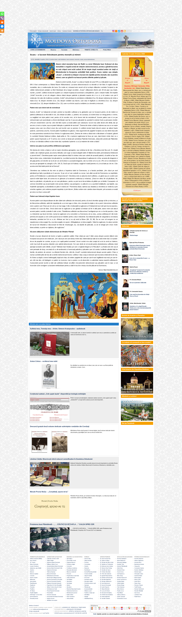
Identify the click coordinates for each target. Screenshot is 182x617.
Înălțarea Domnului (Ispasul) (54, 583)
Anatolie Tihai (120, 564)
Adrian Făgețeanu (138, 560)
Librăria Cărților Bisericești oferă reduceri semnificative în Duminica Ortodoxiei (61, 459)
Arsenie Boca (137, 562)
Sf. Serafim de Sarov (105, 570)
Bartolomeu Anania (139, 564)
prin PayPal (46, 613)
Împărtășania (33, 583)
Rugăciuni (32, 585)
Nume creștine (33, 577)
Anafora (32, 570)
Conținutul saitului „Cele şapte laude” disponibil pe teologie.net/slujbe (58, 394)
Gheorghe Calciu (138, 573)
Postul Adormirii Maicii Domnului (55, 596)
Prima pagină (33, 31)
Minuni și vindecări (71, 571)
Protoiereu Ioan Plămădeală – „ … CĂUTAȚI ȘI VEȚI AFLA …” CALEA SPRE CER (62, 524)
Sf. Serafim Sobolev (105, 598)
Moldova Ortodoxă (34, 605)
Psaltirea (32, 589)
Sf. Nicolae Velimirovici (105, 581)
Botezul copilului (34, 573)
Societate (64, 50)
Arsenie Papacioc (138, 558)
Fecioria (86, 562)
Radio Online (70, 594)
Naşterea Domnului (52, 570)
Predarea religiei (71, 564)
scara (81, 59)
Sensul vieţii (87, 558)
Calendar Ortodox (67, 31)
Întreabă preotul (34, 598)
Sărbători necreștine (52, 600)
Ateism (68, 585)
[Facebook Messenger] (2, 26)
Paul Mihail (119, 592)
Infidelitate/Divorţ (88, 598)
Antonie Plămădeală (122, 566)
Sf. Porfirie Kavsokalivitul (106, 594)
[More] (2, 31)
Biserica (53, 50)
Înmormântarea (34, 596)
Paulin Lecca (120, 590)
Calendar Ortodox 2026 (53, 558)
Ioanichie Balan (138, 575)
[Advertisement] (64, 15)
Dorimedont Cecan (122, 598)
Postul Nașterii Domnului (53, 590)
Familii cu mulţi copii (89, 592)
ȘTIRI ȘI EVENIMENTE (37, 50)
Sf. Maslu (32, 590)
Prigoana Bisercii (71, 562)
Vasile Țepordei (121, 596)
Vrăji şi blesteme (71, 577)
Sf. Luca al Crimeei (105, 590)
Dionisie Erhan (120, 570)
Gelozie (86, 566)
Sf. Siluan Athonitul (104, 589)
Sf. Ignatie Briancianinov (106, 575)
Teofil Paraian (137, 587)
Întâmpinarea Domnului (53, 575)
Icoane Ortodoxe (34, 566)
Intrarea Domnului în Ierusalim (54, 579)
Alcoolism (69, 587)
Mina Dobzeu (120, 589)
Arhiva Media (70, 598)
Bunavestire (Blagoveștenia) (54, 577)
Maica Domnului (34, 564)
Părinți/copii (87, 587)
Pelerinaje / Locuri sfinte (36, 594)
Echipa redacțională (43, 31)
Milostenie (32, 579)
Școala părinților (88, 589)
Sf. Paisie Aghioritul (105, 596)
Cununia (32, 575)
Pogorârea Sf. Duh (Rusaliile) (54, 585)
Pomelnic (32, 587)
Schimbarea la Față (52, 589)
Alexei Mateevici (121, 560)
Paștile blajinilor (34, 592)
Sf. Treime (32, 562)
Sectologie (69, 583)
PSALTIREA (107, 50)
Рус (102, 31)
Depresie (86, 568)
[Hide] (1, 35)
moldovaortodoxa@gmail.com (40, 609)
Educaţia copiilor (88, 581)
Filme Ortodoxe (71, 596)
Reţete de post (50, 598)
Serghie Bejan (120, 581)
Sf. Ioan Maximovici (105, 583)
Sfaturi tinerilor (88, 560)
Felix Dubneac (120, 587)
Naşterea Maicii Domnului (53, 562)
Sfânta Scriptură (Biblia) (36, 558)
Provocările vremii (71, 560)
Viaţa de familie (88, 575)
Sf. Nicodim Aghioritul (105, 579)
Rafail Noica (137, 596)
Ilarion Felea (137, 579)
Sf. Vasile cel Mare (104, 560)
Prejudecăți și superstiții (73, 575)
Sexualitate (69, 579)
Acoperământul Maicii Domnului (55, 566)
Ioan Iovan (137, 592)
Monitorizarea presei (72, 592)
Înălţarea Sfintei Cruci (52, 564)
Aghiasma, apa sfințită (35, 568)
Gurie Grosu (120, 571)
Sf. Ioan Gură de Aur (105, 558)
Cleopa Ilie (137, 566)
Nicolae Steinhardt (139, 589)
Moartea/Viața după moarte (73, 589)
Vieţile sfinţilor (50, 560)
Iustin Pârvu (137, 581)
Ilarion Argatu (137, 577)
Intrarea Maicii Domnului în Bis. (55, 568)
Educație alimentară (72, 570)
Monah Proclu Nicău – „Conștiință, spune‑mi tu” (49, 492)
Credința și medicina (72, 568)
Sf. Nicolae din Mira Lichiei (106, 562)
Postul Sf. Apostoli (51, 594)
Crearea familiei (88, 573)
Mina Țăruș (120, 575)
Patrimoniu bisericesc (72, 590)
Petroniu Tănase (138, 585)
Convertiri (69, 566)
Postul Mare (50, 592)
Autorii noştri (53, 31)
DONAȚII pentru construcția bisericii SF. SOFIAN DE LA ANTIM (70, 613)
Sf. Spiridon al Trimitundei (106, 564)
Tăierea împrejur (51, 571)
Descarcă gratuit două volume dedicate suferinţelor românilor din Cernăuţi (59, 426)
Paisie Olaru (137, 583)
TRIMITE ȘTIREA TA (91, 50)
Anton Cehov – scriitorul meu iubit (43, 361)
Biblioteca (76, 50)
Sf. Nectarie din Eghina (106, 592)
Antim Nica (120, 568)
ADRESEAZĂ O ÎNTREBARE (73, 609)
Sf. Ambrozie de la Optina (106, 566)
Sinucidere (69, 581)
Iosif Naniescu (120, 573)
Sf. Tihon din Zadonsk (105, 573)
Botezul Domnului (51, 573)
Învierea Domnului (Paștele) (54, 581)
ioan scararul (70, 59)
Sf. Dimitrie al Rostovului (106, 577)
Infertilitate (87, 594)
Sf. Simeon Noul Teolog (106, 568)
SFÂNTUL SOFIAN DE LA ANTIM (77, 611)
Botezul (32, 571)
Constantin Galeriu (139, 568)
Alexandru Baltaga (121, 562)
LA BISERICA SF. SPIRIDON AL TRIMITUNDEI (74, 607)
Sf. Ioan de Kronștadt (105, 585)
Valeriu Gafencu (121, 594)
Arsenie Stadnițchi (121, 558)
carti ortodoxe (62, 59)
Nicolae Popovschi (122, 577)
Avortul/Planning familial (90, 571)
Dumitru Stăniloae (138, 570)
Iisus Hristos (33, 560)
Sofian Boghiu (120, 583)
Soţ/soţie (86, 585)
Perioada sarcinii (88, 579)
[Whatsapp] (2, 14)
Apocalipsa (69, 558)
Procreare (87, 577)
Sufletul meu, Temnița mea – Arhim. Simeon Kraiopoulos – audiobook (57, 329)
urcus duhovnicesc (89, 59)
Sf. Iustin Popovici (104, 587)
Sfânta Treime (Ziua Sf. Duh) (54, 587)
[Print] (2, 22)
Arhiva (59, 31)
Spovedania (33, 581)
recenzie (77, 59)
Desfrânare (87, 570)
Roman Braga (120, 585)
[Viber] (2, 18)
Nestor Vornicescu (122, 579)
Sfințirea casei (88, 590)
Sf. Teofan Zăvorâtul (105, 571)
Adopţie (86, 596)
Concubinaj (87, 564)
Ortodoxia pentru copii (90, 583)
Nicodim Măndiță (138, 590)
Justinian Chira (138, 594)
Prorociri (69, 573)
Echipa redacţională (34, 611)
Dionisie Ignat (137, 571)
